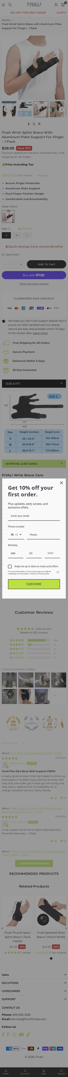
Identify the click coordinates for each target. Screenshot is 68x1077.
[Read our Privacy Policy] (58, 572)
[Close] (61, 482)
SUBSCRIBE (34, 584)
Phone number (16, 526)
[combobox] (16, 535)
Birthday (13, 545)
